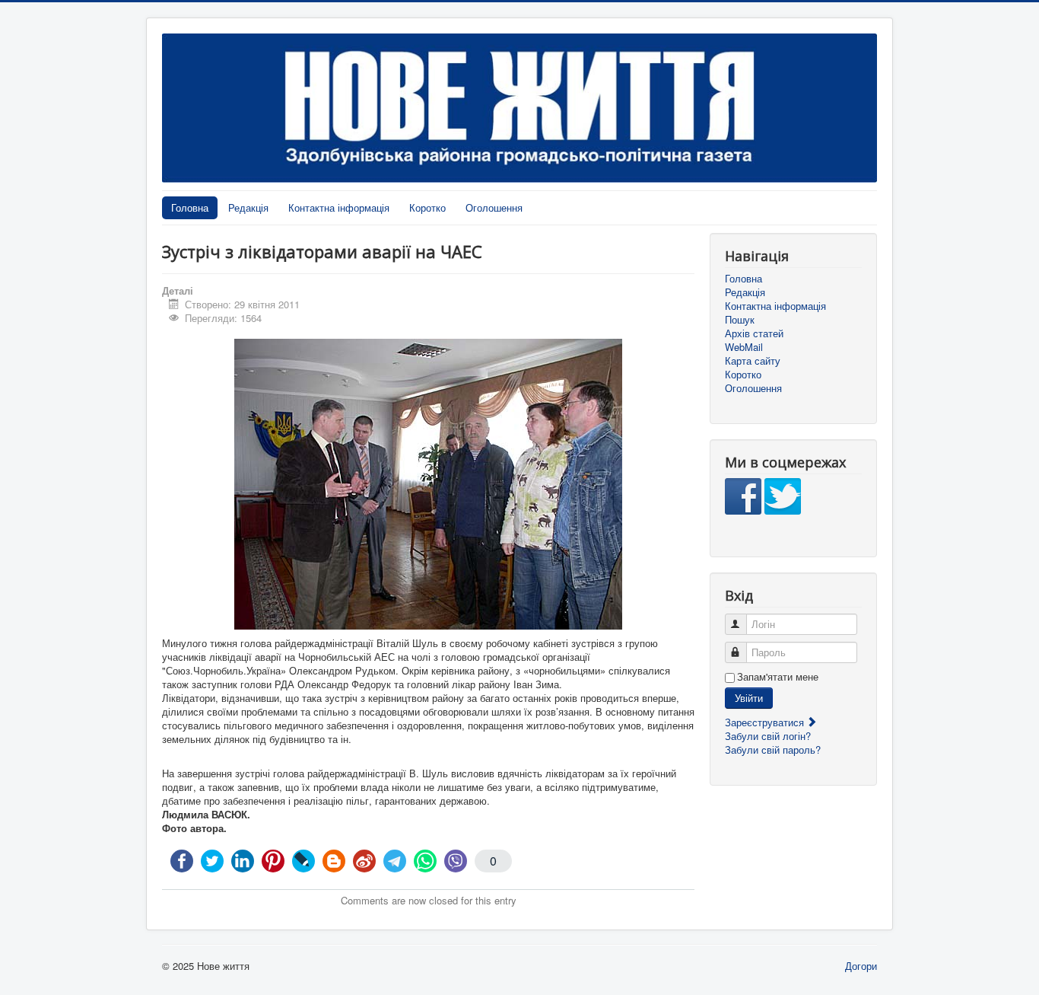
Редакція (248, 207)
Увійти (749, 697)
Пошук (740, 320)
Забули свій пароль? (773, 749)
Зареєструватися (766, 722)
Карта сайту (752, 361)
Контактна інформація (338, 207)
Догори (861, 965)
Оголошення (494, 207)
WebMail (744, 347)
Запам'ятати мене (777, 677)
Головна (189, 207)
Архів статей (754, 333)
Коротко (427, 207)
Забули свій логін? (768, 736)
